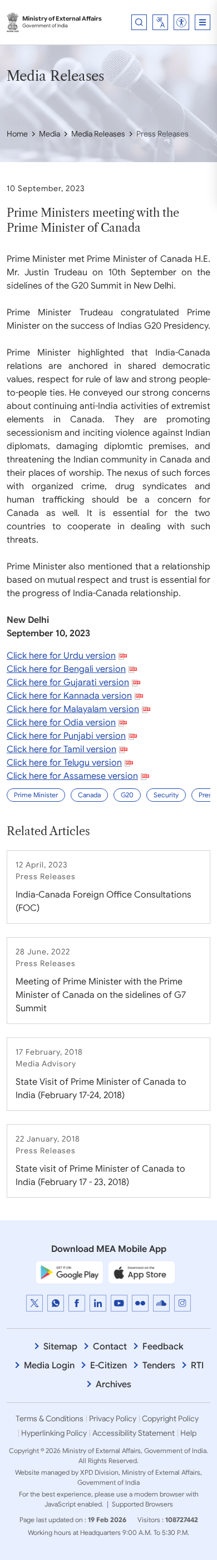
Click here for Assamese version (72, 776)
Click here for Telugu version (64, 762)
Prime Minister (36, 795)
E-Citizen (108, 1365)
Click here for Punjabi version (66, 736)
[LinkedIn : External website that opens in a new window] (98, 1303)
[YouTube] (119, 1303)
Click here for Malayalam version (73, 709)
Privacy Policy (112, 1418)
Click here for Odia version (61, 722)
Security (166, 795)
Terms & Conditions (49, 1418)
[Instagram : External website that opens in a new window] (182, 1303)
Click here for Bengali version (66, 669)
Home (17, 134)
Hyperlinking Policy (54, 1433)
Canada (89, 795)
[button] (181, 22)
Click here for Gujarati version (68, 682)
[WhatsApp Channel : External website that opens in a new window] (55, 1303)
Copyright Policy (170, 1418)
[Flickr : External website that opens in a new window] (140, 1303)
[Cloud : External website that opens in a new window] (161, 1303)
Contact (110, 1346)
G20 (127, 795)
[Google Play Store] (69, 1272)
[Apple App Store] (141, 1272)
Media (49, 134)
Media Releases (98, 134)
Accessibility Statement (133, 1433)
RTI (197, 1365)
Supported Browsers (142, 1504)
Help (188, 1433)
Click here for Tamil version (61, 749)
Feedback (163, 1346)
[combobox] (160, 22)
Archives (113, 1384)
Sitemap (60, 1346)
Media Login (49, 1365)
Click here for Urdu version (61, 655)
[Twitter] (34, 1303)
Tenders (158, 1365)
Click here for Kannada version (69, 695)
